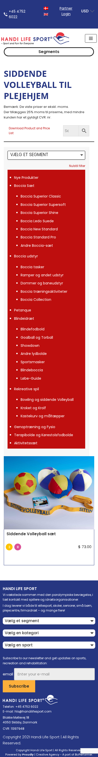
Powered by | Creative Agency (32, 754)
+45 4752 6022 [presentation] (17, 14)
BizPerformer (83, 754)
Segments (48, 52)
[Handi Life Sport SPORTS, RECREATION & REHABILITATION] (35, 38)
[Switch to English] (46, 14)
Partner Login (66, 11)
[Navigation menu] (91, 38)
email (8, 674)
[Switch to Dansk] (46, 8)
